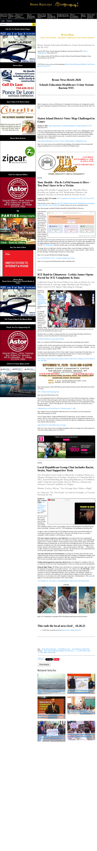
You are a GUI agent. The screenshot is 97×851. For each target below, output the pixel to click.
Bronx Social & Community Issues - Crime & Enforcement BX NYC (80, 691)
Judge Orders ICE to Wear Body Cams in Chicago (51, 425)
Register (9, 21)
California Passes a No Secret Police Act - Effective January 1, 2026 (56, 408)
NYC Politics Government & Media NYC (41, 504)
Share (42, 659)
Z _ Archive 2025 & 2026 (83, 651)
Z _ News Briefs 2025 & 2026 (46, 652)
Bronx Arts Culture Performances (20, 16)
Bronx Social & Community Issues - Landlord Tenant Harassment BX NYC (80, 737)
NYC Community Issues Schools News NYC (70, 198)
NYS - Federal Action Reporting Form (48, 392)
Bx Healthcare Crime (64, 649)
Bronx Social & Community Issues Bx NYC (51, 692)
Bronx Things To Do (12, 16)
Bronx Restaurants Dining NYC (31, 16)
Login (3, 21)
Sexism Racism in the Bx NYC (81, 649)
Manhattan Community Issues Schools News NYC (41, 298)
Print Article (44, 665)
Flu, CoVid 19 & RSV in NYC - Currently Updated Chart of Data (56, 258)
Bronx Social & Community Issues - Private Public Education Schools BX (81, 712)
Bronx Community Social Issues (75, 16)
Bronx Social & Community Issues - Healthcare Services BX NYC (51, 716)
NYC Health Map (48, 245)
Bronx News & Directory (4, 15)
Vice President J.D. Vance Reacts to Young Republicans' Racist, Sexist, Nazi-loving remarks (63, 581)
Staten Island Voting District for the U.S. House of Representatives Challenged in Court (61, 141)
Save (57, 659)
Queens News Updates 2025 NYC (71, 630)
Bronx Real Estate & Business (91, 16)
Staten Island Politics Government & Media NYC (63, 126)
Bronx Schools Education (49, 649)
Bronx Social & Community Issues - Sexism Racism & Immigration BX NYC (51, 738)
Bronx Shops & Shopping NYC (42, 16)
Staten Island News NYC (84, 126)
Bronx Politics (84, 15)
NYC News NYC (89, 198)
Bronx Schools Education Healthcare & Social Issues (59, 651)
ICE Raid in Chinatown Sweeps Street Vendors (50, 339)
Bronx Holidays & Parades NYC (52, 16)
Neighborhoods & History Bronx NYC (64, 15)
